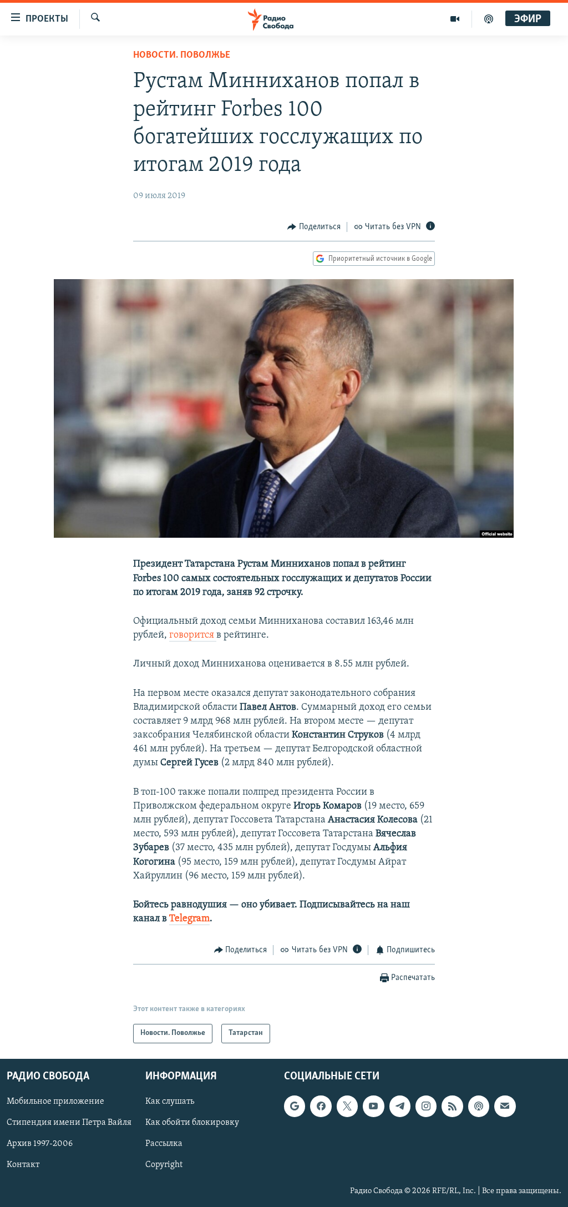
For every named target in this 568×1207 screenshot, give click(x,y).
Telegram (189, 919)
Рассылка (163, 1143)
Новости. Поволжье (181, 55)
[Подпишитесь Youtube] (373, 1106)
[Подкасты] (478, 1106)
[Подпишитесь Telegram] (399, 1106)
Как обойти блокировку (192, 1122)
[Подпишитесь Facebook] (320, 1106)
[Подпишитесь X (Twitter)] (347, 1106)
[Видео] (455, 19)
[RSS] (452, 1106)
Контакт (23, 1164)
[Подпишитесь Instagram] (426, 1106)
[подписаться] (504, 1106)
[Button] (314, 227)
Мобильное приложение (55, 1101)
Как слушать (169, 1101)
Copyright (163, 1164)
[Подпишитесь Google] (294, 1106)
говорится (192, 635)
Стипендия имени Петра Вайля (69, 1122)
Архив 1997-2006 (40, 1143)
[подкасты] (488, 19)
